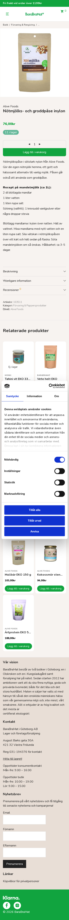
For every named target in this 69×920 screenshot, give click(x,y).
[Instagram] (17, 905)
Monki (8, 375)
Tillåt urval (34, 520)
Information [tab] (34, 396)
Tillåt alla (34, 509)
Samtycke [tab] (12, 396)
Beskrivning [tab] (10, 271)
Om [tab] (56, 396)
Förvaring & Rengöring (23, 24)
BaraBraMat (43, 375)
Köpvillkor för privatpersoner (21, 881)
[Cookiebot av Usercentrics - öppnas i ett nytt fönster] (49, 386)
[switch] (59, 471)
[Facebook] (6, 905)
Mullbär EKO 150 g (18, 575)
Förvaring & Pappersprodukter (29, 305)
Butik (5, 24)
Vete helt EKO (47, 379)
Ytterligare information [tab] (17, 281)
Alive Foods (10, 106)
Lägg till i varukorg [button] (18, 588)
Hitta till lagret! (12, 759)
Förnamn (8, 829)
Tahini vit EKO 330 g (19, 379)
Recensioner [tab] (12, 289)
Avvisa (34, 531)
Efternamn (9, 846)
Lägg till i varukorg (34, 152)
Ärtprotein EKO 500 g (20, 632)
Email (6, 813)
